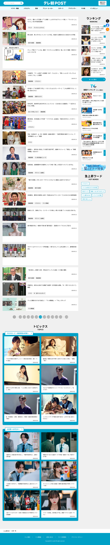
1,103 (28, 317)
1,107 (44, 317)
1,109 (52, 317)
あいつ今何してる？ (33, 111)
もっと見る (93, 79)
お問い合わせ (49, 537)
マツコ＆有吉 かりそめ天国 (89, 187)
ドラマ (30, 142)
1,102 (24, 317)
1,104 (32, 317)
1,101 (20, 317)
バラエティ (27, 8)
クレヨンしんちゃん (39, 27)
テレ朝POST (55, 3)
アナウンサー (72, 8)
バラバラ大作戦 (97, 195)
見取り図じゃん (86, 199)
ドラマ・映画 (15, 8)
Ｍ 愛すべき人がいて (39, 293)
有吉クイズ (85, 191)
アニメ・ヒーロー (48, 8)
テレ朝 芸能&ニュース (40, 157)
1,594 (66, 317)
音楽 (36, 8)
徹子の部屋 (31, 43)
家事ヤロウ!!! (38, 96)
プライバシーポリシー (77, 537)
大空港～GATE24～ (13, 429)
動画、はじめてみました (97, 191)
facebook (107, 25)
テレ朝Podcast (86, 195)
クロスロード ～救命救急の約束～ (18, 333)
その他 (83, 8)
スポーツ (60, 8)
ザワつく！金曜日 (39, 172)
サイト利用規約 (62, 537)
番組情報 (38, 43)
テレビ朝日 (27, 537)
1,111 (60, 317)
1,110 (56, 317)
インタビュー (94, 8)
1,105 (36, 317)
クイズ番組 (45, 203)
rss (107, 29)
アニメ (30, 27)
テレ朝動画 (31, 308)
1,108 (48, 317)
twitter (107, 21)
